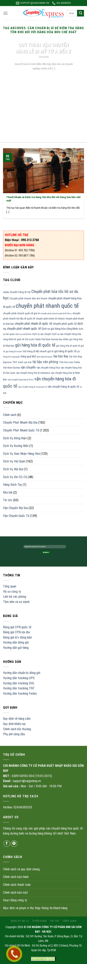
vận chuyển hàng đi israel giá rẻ (32, 387)
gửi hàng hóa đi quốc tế (35, 345)
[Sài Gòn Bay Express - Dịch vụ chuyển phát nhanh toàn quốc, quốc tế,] (43, 13)
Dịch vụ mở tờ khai (23, 334)
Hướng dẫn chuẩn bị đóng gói (21, 673)
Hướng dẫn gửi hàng (16, 648)
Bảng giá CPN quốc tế (17, 627)
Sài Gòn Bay (60, 356)
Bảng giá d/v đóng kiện (17, 637)
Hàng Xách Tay (12, 485)
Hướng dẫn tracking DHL (19, 683)
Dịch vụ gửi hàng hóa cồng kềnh (60, 328)
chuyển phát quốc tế (65, 323)
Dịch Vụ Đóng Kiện (15, 438)
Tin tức (7, 500)
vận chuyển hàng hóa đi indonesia (33, 373)
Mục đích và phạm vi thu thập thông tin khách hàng (35, 908)
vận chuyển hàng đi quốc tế (63, 386)
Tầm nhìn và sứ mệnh (16, 602)
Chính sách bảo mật (15, 892)
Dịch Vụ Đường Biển (16, 446)
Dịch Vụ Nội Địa (13, 469)
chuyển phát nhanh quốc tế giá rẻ (21, 313)
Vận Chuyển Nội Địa (15, 508)
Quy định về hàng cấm (17, 719)
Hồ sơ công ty (12, 591)
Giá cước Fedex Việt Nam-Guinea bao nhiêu (46, 339)
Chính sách (9, 415)
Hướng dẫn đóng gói (16, 642)
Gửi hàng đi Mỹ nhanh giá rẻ (38, 351)
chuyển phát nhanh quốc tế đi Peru (56, 313)
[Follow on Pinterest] (14, 843)
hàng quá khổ (28, 356)
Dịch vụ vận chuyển (41, 334)
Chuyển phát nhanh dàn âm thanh (28, 298)
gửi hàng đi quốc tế (65, 351)
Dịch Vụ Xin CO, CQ (15, 477)
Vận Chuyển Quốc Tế (16, 516)
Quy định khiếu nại (14, 724)
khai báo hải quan (44, 356)
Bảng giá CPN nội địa (16, 632)
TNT (14, 362)
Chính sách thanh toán (17, 885)
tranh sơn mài (25, 362)
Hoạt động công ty (15, 900)
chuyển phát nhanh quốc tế (47, 305)
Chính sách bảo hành (16, 877)
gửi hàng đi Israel (14, 351)
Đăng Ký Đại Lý (20, 921)
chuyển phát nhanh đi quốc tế (33, 323)
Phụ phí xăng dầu (14, 734)
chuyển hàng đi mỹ (20, 292)
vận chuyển (28, 367)
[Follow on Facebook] (6, 843)
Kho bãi (7, 492)
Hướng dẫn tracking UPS (19, 678)
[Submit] (80, 13)
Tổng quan (9, 586)
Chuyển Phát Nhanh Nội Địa (20, 422)
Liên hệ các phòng (14, 597)
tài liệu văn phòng (45, 362)
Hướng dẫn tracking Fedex (20, 693)
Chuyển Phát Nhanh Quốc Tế (21, 430)
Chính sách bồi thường (17, 729)
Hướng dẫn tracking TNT (19, 688)
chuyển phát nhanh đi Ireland (50, 318)
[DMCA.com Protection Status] (43, 958)
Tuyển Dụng (39, 921)
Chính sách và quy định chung (21, 869)
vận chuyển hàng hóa (48, 367)
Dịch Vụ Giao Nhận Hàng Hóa (21, 454)
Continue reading (43, 75)
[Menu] (5, 13)
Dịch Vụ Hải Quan (14, 461)
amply (6, 292)
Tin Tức (54, 921)
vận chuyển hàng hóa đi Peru (21, 379)
